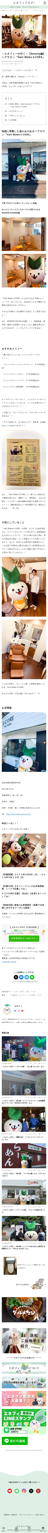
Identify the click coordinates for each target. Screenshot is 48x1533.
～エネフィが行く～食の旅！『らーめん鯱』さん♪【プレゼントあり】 (24, 1174)
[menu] (45, 2)
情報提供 (7, 1515)
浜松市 (14, 995)
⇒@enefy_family (9, 961)
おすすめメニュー (16, 111)
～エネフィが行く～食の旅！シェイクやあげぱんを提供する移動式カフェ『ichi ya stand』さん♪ (23, 1247)
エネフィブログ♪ (24, 2)
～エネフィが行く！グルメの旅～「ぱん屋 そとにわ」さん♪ (23, 1066)
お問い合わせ (39, 1515)
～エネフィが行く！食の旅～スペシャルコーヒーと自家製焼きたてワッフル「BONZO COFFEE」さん (23, 1102)
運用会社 (14, 1515)
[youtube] (22, 1010)
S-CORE (32, 995)
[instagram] (19, 1010)
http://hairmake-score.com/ (18, 814)
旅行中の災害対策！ (23, 1284)
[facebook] (15, 1010)
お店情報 (12, 120)
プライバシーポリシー (26, 1515)
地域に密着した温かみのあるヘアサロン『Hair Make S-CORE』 (24, 105)
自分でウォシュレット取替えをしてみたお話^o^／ (31, 1266)
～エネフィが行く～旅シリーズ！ (18, 10)
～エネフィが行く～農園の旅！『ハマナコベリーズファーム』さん (23, 1138)
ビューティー (23, 995)
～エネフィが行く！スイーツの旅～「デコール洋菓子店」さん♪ (23, 1211)
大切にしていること (17, 115)
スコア (38, 995)
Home (4, 10)
